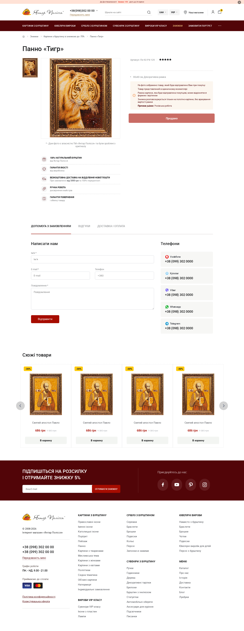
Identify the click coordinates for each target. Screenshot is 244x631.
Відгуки (84, 226)
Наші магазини (196, 12)
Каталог (184, 568)
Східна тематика (87, 574)
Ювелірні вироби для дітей (195, 546)
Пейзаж (82, 541)
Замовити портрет (200, 25)
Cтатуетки (132, 597)
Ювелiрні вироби (65, 25)
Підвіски (132, 536)
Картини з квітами (89, 565)
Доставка (185, 582)
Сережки (132, 521)
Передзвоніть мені (80, 15)
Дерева (131, 577)
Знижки (178, 25)
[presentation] (20, 405)
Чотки (182, 536)
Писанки (132, 616)
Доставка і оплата (111, 226)
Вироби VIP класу (156, 25)
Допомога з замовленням (51, 226)
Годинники (133, 572)
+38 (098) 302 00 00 (38, 547)
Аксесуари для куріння (140, 606)
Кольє (130, 541)
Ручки (130, 568)
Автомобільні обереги (140, 601)
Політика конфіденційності (38, 596)
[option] (51, 228)
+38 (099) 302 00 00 (38, 551)
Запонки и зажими (138, 550)
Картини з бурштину (35, 25)
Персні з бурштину (190, 550)
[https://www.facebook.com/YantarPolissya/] (163, 485)
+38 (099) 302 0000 (179, 261)
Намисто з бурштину (191, 521)
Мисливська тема (88, 555)
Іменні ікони (85, 526)
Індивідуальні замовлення (94, 589)
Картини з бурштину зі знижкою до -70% (64, 36)
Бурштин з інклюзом (139, 592)
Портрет (82, 536)
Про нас (184, 572)
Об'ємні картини (87, 579)
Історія (183, 577)
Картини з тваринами (90, 550)
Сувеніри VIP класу (89, 606)
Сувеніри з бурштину (126, 25)
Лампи (82, 616)
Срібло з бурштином (94, 25)
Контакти (184, 587)
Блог (182, 592)
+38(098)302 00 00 (82, 10)
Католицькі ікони (88, 531)
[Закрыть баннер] (239, 2)
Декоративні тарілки (139, 582)
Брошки (131, 531)
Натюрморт (84, 584)
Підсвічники (134, 611)
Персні (131, 546)
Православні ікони (89, 521)
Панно (82, 546)
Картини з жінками (89, 560)
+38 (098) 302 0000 (179, 278)
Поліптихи (84, 570)
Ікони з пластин (87, 611)
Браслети (132, 526)
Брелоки (132, 587)
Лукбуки (184, 597)
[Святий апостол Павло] (46, 394)
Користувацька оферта (36, 601)
